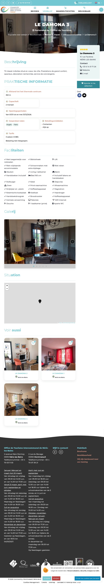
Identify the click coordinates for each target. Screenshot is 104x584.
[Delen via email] (84, 95)
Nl (99, 3)
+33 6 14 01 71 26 (89, 67)
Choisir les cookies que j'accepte (87, 578)
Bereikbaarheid (84, 455)
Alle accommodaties (72, 35)
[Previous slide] (7, 241)
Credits (44, 582)
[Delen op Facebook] (79, 95)
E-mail (85, 73)
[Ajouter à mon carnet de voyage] (33, 343)
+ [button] (7, 285)
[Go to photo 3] (39, 266)
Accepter (47, 578)
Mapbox (60, 322)
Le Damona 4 (21, 419)
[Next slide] (72, 241)
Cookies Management (31, 582)
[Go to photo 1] (33, 266)
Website (86, 70)
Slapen (57, 35)
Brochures (82, 451)
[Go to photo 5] (46, 266)
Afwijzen (56, 578)
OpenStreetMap (65, 322)
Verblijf (48, 35)
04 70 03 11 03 (25, 3)
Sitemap (52, 582)
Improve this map (71, 322)
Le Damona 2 (21, 373)
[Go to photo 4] (43, 266)
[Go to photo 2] (36, 266)
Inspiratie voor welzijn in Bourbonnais (25, 35)
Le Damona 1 (58, 373)
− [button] (7, 288)
